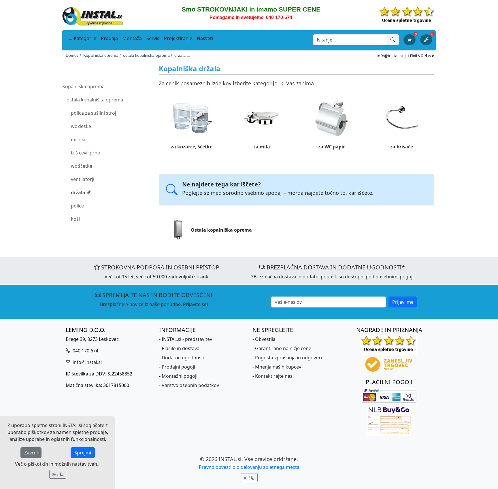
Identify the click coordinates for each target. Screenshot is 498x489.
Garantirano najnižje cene (283, 348)
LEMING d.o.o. (422, 55)
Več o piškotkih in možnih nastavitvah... (58, 464)
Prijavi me (403, 302)
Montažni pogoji (179, 376)
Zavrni (31, 453)
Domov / (73, 55)
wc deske (81, 126)
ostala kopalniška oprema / (147, 55)
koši (75, 219)
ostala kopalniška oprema (95, 100)
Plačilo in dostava (180, 348)
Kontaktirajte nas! (274, 376)
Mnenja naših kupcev (278, 367)
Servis (152, 38)
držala (78, 192)
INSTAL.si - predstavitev (187, 339)
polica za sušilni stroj (93, 113)
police (77, 206)
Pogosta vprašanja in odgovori (288, 357)
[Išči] (393, 39)
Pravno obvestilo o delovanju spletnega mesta (249, 467)
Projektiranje (178, 38)
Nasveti (205, 38)
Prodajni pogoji (178, 367)
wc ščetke (81, 166)
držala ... (182, 55)
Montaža (132, 38)
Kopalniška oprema (83, 86)
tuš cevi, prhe (85, 153)
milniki (78, 139)
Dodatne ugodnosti (183, 357)
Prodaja (109, 38)
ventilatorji (82, 179)
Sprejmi (82, 453)
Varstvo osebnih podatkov (190, 385)
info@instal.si (390, 55)
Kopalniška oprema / (102, 55)
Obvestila (265, 339)
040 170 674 (84, 351)
